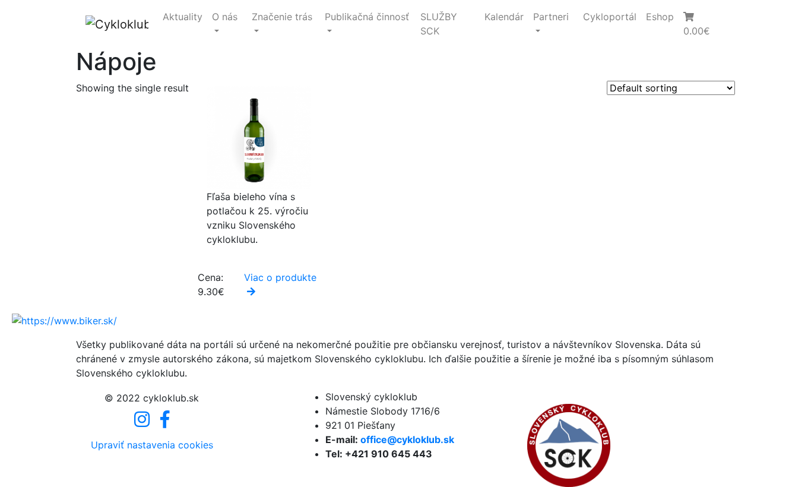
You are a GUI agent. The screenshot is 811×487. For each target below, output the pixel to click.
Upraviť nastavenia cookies (152, 445)
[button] (702, 24)
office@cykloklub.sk (407, 439)
